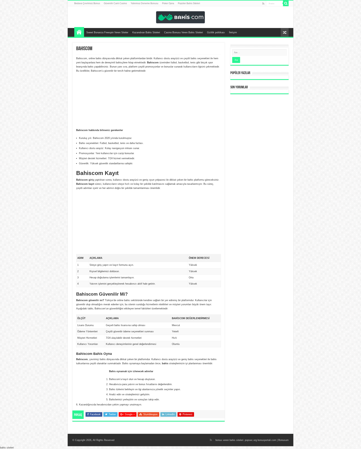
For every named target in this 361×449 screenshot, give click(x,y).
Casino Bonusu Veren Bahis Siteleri (183, 32)
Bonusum (283, 440)
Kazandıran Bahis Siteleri (146, 32)
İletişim (233, 32)
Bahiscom (79, 32)
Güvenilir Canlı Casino (115, 3)
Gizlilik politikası (216, 32)
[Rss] (263, 3)
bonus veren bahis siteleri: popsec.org (236, 440)
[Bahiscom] (180, 16)
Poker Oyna (168, 3)
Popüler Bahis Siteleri (189, 3)
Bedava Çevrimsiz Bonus (87, 3)
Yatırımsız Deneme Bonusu (144, 3)
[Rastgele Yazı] (285, 32)
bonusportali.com (267, 440)
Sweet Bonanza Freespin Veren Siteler (107, 32)
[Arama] (286, 3)
